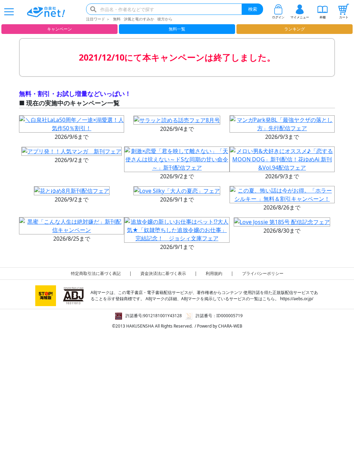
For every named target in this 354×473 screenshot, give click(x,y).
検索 (252, 9)
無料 (117, 18)
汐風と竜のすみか (139, 18)
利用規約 (214, 273)
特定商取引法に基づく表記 (96, 273)
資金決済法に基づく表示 (163, 273)
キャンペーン (59, 29)
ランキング (294, 29)
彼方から (165, 18)
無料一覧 (177, 29)
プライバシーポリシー (262, 273)
